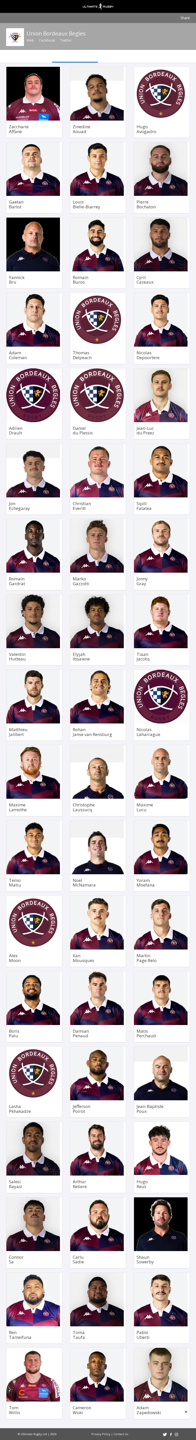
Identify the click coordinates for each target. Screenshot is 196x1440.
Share (185, 17)
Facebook (47, 40)
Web (30, 40)
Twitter (66, 40)
